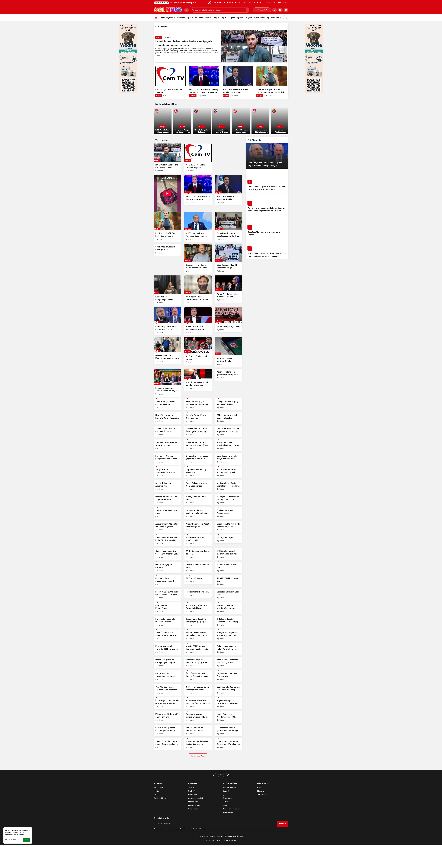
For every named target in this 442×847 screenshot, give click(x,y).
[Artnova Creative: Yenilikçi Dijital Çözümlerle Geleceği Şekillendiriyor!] (228, 352)
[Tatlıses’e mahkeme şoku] (198, 593)
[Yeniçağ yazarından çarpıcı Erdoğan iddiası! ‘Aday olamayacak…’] (198, 717)
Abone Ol (283, 824)
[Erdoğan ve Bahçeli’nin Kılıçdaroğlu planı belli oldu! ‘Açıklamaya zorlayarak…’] (228, 635)
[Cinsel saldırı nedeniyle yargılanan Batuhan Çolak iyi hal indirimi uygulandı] (167, 554)
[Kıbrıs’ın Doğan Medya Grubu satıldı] (221, 121)
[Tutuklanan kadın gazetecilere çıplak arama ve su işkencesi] (228, 445)
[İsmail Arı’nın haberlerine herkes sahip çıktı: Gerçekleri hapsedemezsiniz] (167, 158)
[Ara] (274, 10)
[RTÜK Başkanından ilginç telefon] (198, 554)
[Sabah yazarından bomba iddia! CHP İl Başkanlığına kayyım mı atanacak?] (167, 540)
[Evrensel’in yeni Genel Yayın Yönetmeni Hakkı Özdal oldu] (198, 259)
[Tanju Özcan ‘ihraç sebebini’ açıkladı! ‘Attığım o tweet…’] (167, 635)
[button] (280, 10)
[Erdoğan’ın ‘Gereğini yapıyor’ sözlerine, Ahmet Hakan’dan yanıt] (167, 459)
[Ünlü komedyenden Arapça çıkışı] (228, 513)
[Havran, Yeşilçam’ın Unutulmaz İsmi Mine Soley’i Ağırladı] (280, 121)
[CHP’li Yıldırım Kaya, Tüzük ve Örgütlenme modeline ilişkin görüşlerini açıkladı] (198, 227)
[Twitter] (221, 775)
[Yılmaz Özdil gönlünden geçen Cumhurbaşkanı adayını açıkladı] (167, 744)
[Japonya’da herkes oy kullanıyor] (198, 472)
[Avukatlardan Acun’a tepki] (228, 567)
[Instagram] (228, 775)
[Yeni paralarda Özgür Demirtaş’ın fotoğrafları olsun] (228, 486)
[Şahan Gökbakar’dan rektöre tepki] (198, 540)
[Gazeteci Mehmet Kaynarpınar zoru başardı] (167, 350)
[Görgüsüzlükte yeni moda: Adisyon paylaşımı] (228, 527)
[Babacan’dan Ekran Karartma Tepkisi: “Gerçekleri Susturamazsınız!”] (238, 82)
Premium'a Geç (263, 10)
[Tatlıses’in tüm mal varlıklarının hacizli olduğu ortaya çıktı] (198, 513)
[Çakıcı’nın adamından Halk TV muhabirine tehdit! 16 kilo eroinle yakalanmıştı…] (228, 649)
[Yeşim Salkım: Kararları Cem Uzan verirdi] (198, 486)
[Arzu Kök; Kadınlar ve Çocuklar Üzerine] (167, 431)
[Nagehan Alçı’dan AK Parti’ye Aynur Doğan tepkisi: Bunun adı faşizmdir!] (167, 663)
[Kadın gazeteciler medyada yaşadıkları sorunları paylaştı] (167, 290)
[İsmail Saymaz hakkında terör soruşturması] (228, 663)
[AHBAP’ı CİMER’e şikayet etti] (228, 581)
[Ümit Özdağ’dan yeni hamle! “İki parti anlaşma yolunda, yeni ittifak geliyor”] (198, 676)
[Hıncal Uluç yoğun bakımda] (202, 121)
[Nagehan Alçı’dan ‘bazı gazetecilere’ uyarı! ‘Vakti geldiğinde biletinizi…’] (198, 445)
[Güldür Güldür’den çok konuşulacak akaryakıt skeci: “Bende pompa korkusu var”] (198, 649)
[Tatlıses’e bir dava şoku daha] (167, 513)
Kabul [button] (27, 840)
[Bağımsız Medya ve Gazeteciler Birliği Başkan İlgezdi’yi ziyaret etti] (182, 121)
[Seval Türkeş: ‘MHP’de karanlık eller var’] (167, 404)
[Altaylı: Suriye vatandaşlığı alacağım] (167, 472)
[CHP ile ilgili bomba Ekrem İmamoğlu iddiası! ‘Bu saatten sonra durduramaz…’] (198, 690)
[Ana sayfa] (156, 18)
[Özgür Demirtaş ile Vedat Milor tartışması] (198, 527)
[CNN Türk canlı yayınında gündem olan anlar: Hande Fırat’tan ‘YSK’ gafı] (198, 380)
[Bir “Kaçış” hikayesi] (198, 579)
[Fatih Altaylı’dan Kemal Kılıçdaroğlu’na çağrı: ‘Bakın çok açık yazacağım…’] (167, 321)
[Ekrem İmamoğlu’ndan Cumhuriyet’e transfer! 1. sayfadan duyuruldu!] (167, 730)
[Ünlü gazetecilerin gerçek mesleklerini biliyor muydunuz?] (228, 404)
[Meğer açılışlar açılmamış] (228, 319)
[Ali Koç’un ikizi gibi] (228, 538)
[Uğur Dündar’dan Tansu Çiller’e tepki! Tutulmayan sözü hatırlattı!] (228, 744)
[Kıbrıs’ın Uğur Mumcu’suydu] (167, 608)
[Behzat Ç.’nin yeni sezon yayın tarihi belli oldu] (198, 459)
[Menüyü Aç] (186, 10)
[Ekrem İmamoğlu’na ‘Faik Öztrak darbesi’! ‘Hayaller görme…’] (167, 595)
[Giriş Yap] (286, 10)
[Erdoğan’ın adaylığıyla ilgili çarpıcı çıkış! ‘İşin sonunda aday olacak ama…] (198, 622)
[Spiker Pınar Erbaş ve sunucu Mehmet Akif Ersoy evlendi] (228, 472)
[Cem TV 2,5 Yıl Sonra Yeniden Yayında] (170, 82)
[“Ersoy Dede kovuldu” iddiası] (198, 499)
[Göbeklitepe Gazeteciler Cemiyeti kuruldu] (228, 418)
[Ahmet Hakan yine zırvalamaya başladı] (198, 321)
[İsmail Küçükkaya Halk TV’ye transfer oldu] (228, 459)
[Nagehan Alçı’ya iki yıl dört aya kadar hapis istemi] (260, 121)
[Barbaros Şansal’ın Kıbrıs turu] (228, 595)
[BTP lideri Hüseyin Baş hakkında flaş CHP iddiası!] (198, 703)
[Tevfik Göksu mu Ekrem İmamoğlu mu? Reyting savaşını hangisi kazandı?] (198, 431)
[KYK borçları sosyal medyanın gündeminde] (228, 554)
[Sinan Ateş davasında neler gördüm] (167, 250)
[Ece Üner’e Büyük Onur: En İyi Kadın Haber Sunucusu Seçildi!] (271, 82)
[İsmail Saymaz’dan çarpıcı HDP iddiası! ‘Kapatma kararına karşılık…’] (167, 703)
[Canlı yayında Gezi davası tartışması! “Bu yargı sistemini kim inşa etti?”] (228, 690)
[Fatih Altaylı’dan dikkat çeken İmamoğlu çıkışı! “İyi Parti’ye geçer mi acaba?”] (198, 635)
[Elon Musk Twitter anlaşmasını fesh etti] (167, 581)
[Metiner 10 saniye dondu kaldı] (241, 121)
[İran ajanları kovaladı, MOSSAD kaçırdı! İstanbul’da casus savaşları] (167, 622)
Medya (158, 37)
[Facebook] (213, 775)
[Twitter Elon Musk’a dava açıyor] (198, 567)
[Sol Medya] (168, 10)
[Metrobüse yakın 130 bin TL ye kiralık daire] (167, 499)
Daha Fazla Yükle (198, 756)
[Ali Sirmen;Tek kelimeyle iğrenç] (198, 351)
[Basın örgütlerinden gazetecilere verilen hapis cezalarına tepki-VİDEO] (228, 227)
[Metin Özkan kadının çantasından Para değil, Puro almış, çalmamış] (228, 730)
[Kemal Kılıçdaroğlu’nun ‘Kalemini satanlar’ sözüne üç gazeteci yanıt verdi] (228, 289)
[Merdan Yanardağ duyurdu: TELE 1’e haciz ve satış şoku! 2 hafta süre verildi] (167, 649)
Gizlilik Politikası (10, 840)
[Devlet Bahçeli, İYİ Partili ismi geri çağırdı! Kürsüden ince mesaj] (198, 744)
